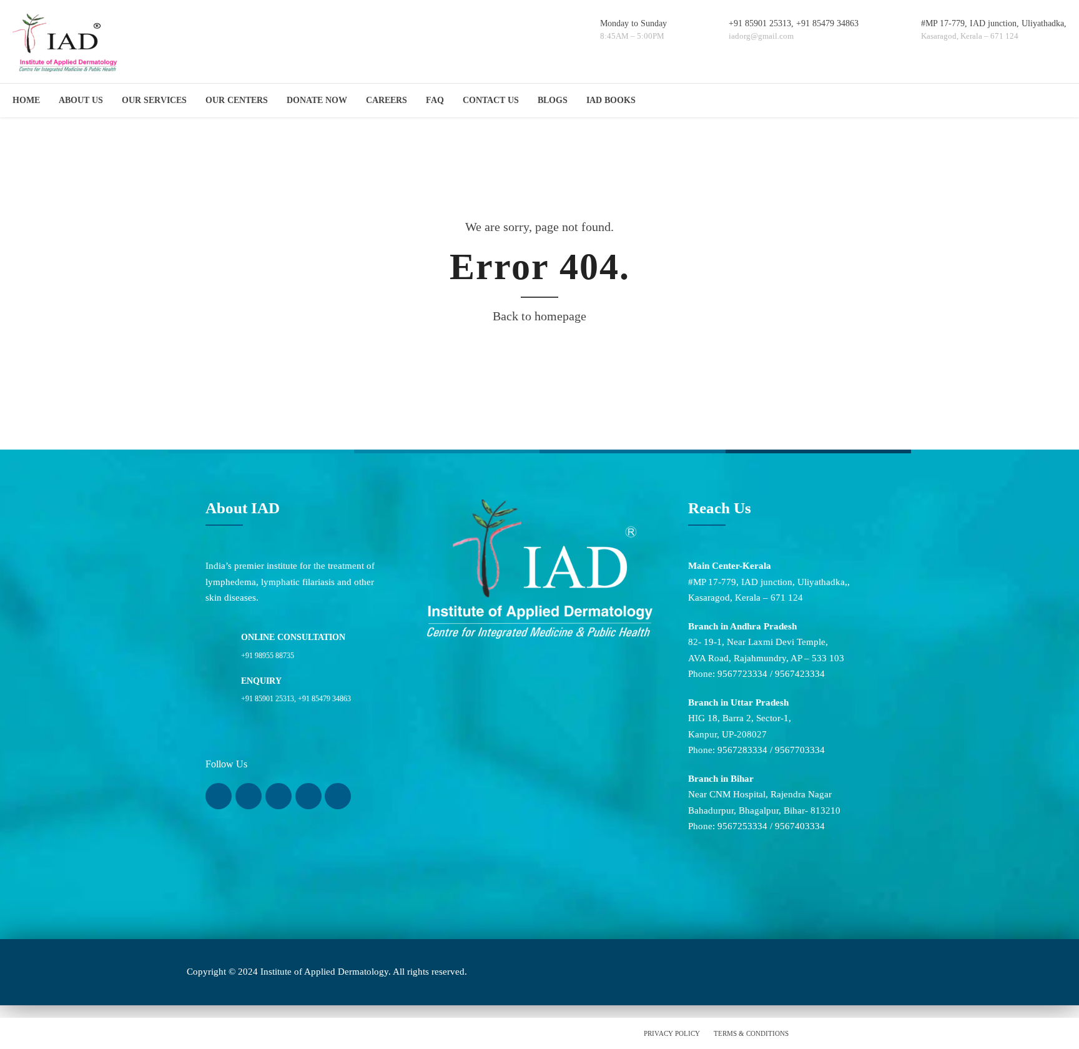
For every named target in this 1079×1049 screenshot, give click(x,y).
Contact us (491, 100)
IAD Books (611, 100)
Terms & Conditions (751, 1033)
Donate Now (317, 100)
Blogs (553, 100)
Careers (386, 100)
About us (81, 100)
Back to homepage (539, 316)
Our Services (154, 100)
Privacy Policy (672, 1033)
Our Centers (236, 100)
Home (26, 100)
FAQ (435, 100)
